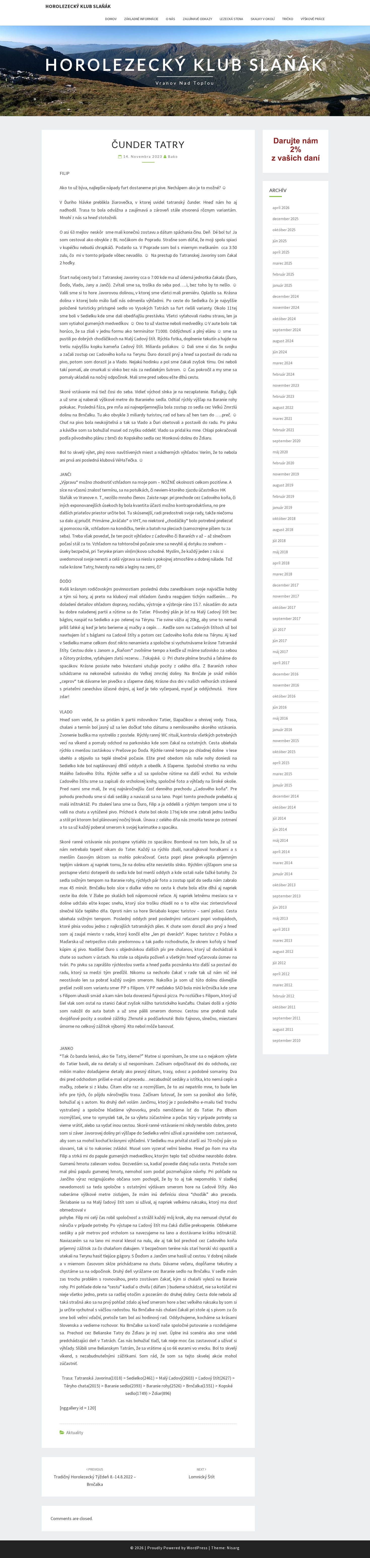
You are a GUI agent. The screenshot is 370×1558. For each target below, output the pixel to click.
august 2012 (283, 951)
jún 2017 (280, 640)
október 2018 (284, 518)
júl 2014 (279, 818)
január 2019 (282, 507)
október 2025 (284, 229)
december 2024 (286, 296)
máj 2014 (280, 840)
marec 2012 (282, 984)
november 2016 (286, 685)
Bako (173, 156)
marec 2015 (282, 773)
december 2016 (286, 673)
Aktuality (74, 1432)
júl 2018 (279, 540)
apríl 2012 (281, 973)
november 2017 (286, 596)
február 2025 (283, 274)
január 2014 (282, 873)
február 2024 (283, 374)
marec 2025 (282, 263)
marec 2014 (282, 862)
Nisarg (233, 1547)
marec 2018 (282, 573)
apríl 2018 (281, 562)
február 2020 (283, 462)
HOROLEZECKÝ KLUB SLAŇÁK (78, 6)
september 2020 (287, 440)
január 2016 (282, 729)
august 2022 (283, 407)
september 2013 (287, 895)
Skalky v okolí (263, 19)
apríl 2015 (281, 762)
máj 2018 (280, 551)
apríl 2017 (281, 662)
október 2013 (284, 884)
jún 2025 (280, 240)
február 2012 (283, 995)
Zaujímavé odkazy (197, 19)
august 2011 (283, 1029)
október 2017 (284, 607)
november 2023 (286, 385)
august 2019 (283, 485)
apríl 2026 (281, 207)
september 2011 (287, 1017)
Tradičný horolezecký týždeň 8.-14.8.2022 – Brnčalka (95, 1477)
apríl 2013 (281, 929)
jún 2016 (280, 707)
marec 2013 (282, 940)
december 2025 (286, 218)
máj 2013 (280, 918)
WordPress (197, 1547)
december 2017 (286, 585)
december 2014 (286, 796)
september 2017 (287, 618)
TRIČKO (287, 19)
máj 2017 (280, 651)
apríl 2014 (281, 851)
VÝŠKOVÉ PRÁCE (313, 19)
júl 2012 (279, 962)
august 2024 (283, 340)
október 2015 (284, 751)
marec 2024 (282, 362)
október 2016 (284, 696)
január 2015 (282, 785)
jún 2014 (280, 829)
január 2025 (282, 285)
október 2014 (284, 807)
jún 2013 (280, 907)
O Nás (170, 19)
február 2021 (283, 429)
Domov (111, 19)
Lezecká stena (231, 19)
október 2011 (284, 1006)
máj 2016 (280, 718)
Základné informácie (141, 19)
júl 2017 (279, 629)
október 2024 (284, 318)
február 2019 (283, 496)
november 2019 (286, 473)
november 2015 (286, 740)
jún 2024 (280, 351)
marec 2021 (282, 418)
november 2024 (286, 307)
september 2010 (287, 1040)
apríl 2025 (281, 252)
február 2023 (283, 396)
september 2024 (287, 329)
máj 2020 (280, 451)
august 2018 (283, 529)
